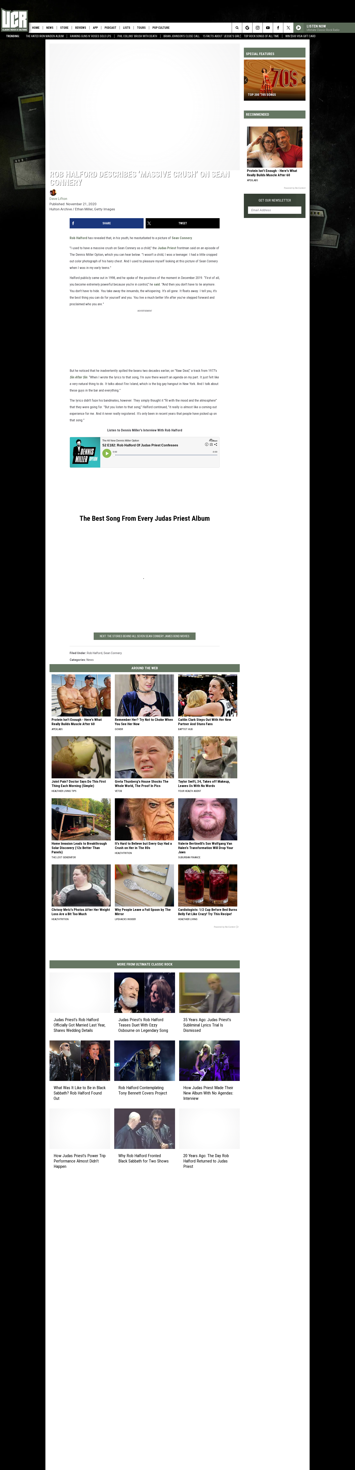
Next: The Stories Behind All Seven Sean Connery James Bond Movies (144, 636)
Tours (141, 27)
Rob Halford (78, 238)
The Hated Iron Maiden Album (45, 36)
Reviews (80, 27)
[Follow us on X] (288, 28)
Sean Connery (182, 238)
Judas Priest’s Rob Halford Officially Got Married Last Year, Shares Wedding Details (79, 1025)
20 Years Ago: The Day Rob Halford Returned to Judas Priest (206, 1161)
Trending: (13, 36)
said (157, 284)
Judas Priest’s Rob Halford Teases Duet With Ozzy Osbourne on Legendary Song (143, 1025)
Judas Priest (167, 248)
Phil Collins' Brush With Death (137, 36)
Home (35, 27)
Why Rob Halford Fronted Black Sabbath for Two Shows (143, 1158)
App (95, 27)
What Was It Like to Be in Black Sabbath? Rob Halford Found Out (80, 1093)
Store (64, 27)
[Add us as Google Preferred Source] (247, 28)
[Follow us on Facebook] (278, 28)
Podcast (110, 27)
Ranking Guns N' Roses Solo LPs (90, 36)
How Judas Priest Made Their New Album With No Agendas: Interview (208, 1093)
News (49, 27)
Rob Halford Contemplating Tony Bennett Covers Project (142, 1090)
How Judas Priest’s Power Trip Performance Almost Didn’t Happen (80, 1161)
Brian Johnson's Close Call (182, 36)
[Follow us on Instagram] (257, 28)
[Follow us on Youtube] (268, 28)
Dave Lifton (58, 199)
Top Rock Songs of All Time (261, 36)
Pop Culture (160, 27)
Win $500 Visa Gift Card (300, 36)
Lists (126, 27)
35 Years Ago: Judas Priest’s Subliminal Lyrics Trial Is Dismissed (207, 1025)
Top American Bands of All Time (272, 95)
